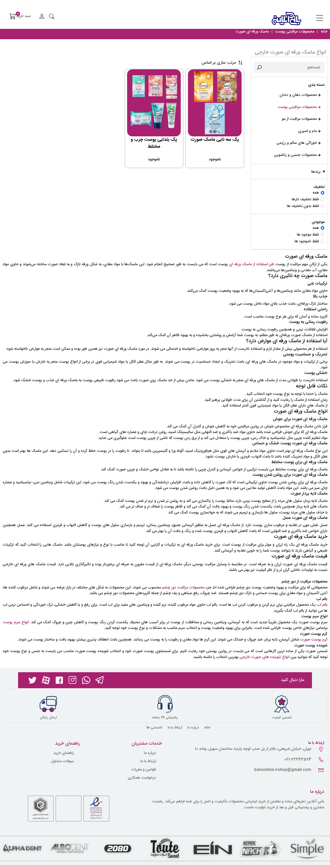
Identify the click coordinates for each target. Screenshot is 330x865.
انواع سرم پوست (16, 622)
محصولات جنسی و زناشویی (295, 155)
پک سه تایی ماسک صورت (215, 140)
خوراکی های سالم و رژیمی (296, 143)
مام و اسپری (307, 131)
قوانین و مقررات (143, 770)
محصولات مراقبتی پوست (297, 107)
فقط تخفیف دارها (305, 200)
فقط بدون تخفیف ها (303, 206)
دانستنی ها (154, 728)
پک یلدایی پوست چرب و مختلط (154, 143)
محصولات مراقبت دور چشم (183, 587)
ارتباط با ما (175, 728)
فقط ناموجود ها (306, 242)
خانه (207, 728)
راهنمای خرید (63, 753)
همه (315, 193)
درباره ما (193, 728)
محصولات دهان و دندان (298, 95)
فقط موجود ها (308, 235)
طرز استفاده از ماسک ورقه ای (251, 264)
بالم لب (322, 605)
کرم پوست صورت (313, 639)
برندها (315, 172)
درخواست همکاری (142, 778)
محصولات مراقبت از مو (299, 119)
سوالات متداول (62, 761)
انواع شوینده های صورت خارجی (265, 657)
